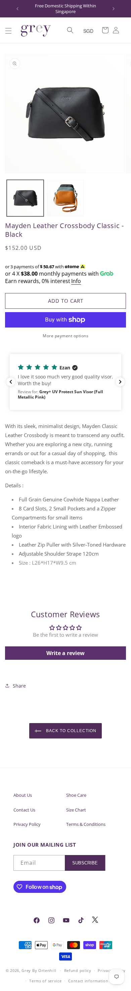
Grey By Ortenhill (38, 970)
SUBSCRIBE (85, 862)
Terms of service (45, 980)
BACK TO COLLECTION (70, 730)
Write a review (65, 653)
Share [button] (19, 686)
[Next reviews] (120, 381)
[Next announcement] (113, 8)
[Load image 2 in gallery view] (65, 198)
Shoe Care (76, 795)
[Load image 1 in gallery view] (25, 198)
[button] (8, 30)
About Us (22, 795)
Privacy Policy (27, 824)
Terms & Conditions (85, 824)
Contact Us (24, 810)
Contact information (88, 980)
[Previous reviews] (10, 381)
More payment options (65, 336)
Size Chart (76, 810)
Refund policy (77, 970)
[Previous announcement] (17, 8)
